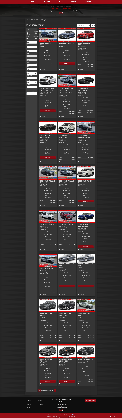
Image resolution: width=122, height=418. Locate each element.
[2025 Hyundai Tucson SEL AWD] (48, 351)
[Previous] (39, 390)
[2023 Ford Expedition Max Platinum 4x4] (86, 127)
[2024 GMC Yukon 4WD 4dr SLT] (67, 216)
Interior (28, 71)
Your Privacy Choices (68, 414)
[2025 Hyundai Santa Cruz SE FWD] (86, 305)
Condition (28, 40)
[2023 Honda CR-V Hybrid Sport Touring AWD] (48, 260)
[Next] (55, 390)
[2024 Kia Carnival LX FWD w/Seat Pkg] (86, 351)
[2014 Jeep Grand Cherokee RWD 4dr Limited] (67, 351)
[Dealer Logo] (61, 7)
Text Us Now (48, 52)
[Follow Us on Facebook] (60, 13)
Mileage (28, 34)
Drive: (41, 48)
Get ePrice (66, 63)
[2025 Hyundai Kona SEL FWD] (48, 305)
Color (27, 62)
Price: (27, 29)
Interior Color (29, 66)
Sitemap (63, 414)
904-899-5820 (74, 11)
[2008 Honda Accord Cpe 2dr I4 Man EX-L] (86, 216)
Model (27, 53)
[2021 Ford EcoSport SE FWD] (67, 127)
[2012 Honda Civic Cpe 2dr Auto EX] (67, 258)
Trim (27, 57)
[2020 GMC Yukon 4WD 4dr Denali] (86, 172)
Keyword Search (30, 91)
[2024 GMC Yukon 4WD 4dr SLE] (48, 216)
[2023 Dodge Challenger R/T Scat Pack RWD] (48, 127)
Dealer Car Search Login (52, 414)
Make (27, 48)
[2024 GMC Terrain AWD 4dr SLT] (48, 172)
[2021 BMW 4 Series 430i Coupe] (67, 35)
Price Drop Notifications (48, 58)
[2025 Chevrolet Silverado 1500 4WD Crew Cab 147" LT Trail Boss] (67, 80)
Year (27, 44)
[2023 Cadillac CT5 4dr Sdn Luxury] (86, 35)
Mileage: (42, 46)
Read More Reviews (90, 400)
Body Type (29, 75)
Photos (48, 55)
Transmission (29, 84)
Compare (44, 69)
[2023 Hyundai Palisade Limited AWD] (67, 305)
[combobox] (31, 42)
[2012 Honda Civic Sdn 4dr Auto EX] (86, 258)
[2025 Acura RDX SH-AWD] (48, 35)
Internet (42, 65)
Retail (41, 63)
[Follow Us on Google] (62, 13)
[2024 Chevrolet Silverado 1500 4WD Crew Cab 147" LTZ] (48, 80)
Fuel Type (28, 80)
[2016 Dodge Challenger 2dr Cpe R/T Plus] (86, 80)
